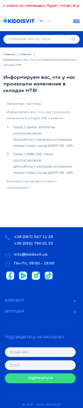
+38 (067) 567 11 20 (33, 237)
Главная (9, 54)
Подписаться (40, 378)
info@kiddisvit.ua (31, 255)
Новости (26, 54)
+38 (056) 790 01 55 (33, 244)
